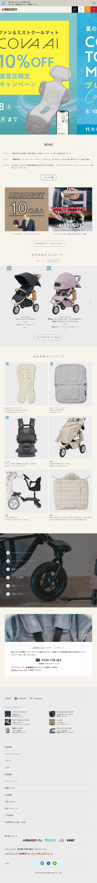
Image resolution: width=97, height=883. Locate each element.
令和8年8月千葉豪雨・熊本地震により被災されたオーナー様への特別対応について (41, 153)
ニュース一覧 (48, 177)
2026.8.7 (6, 159)
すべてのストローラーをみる (48, 337)
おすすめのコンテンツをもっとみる (48, 243)
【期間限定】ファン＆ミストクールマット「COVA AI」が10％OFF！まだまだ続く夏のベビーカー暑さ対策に (51, 159)
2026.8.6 (6, 165)
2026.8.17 (6, 153)
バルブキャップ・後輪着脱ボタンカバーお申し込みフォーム (29, 853)
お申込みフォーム (18, 670)
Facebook (22, 698)
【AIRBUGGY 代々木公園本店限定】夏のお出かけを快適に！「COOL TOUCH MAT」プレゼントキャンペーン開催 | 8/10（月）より (52, 166)
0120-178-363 (51, 660)
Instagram (37, 698)
